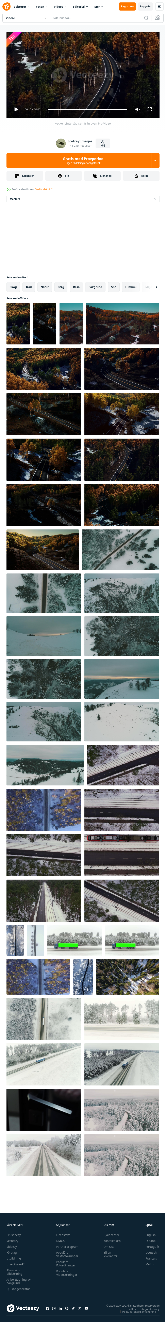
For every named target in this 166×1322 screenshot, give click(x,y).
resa (76, 285)
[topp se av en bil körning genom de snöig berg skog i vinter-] (83, 975)
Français (148, 1257)
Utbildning (13, 1257)
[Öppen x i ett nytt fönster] (79, 1306)
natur (45, 285)
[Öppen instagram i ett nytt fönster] (53, 1306)
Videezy (11, 1245)
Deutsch (148, 1251)
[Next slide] (150, 285)
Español (148, 1239)
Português (149, 1245)
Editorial (79, 7)
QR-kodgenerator (18, 1287)
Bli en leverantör (109, 1252)
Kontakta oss (110, 1239)
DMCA (59, 1239)
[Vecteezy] (6, 6)
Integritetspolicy (146, 1307)
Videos (58, 7)
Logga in (145, 6)
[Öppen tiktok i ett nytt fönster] (73, 1306)
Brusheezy (13, 1233)
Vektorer (20, 7)
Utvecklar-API (15, 1262)
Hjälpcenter (109, 1233)
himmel (130, 285)
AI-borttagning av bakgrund (18, 1279)
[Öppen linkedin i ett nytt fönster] (60, 1306)
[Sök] (146, 17)
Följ (103, 145)
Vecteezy (12, 1239)
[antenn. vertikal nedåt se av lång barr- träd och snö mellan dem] (127, 975)
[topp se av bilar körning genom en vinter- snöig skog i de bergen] (15, 938)
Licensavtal (62, 1233)
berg (61, 285)
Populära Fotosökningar (64, 1261)
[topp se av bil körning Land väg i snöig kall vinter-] (35, 938)
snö (113, 285)
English (148, 1233)
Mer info (15, 197)
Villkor (129, 1307)
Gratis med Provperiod (83, 160)
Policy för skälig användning (136, 1310)
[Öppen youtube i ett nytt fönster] (86, 1306)
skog (13, 285)
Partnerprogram (66, 1245)
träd (29, 285)
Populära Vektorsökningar (66, 1252)
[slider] (87, 109)
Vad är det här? (43, 189)
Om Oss (107, 1245)
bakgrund (95, 285)
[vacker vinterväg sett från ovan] (18, 322)
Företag (11, 1251)
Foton (40, 7)
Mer (97, 7)
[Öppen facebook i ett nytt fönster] (47, 1306)
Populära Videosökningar (65, 1271)
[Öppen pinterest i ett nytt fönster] (66, 1306)
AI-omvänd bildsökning (14, 1270)
